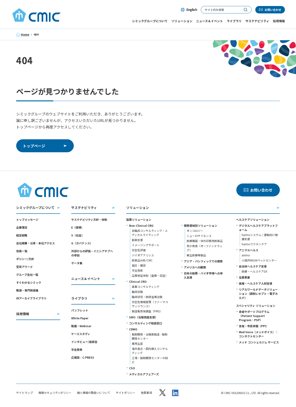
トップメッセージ (27, 219)
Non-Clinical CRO (141, 225)
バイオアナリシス (143, 255)
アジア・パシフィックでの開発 (203, 261)
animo (246, 255)
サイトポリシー (125, 392)
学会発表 (76, 349)
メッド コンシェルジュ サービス (259, 342)
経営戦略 (21, 235)
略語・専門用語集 (27, 290)
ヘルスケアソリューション (252, 219)
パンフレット (79, 310)
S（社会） (77, 235)
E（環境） (77, 227)
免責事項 (146, 392)
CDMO (133, 329)
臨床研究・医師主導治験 (147, 297)
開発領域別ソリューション (200, 225)
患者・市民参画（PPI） (253, 326)
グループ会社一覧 (27, 275)
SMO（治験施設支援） (143, 317)
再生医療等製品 (196, 255)
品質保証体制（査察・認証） (150, 275)
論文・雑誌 (139, 265)
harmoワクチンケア (254, 244)
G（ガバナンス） (82, 243)
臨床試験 (137, 292)
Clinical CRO (138, 281)
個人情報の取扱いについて (93, 392)
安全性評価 (139, 250)
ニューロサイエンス (199, 236)
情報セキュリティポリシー (54, 392)
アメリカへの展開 (195, 267)
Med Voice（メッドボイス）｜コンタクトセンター (258, 334)
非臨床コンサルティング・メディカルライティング (150, 233)
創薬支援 (137, 240)
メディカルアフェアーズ (144, 374)
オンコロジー (195, 231)
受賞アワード (24, 267)
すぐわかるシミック (28, 282)
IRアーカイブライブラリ (31, 298)
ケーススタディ (80, 334)
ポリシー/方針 (25, 259)
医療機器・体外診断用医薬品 (205, 241)
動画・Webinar (81, 326)
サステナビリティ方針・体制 (89, 219)
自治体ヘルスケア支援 (253, 266)
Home (25, 34)
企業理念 (21, 227)
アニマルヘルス (248, 250)
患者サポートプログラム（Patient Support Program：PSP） (254, 316)
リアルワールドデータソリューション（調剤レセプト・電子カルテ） (258, 293)
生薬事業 (244, 277)
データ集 (76, 263)
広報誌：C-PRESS (82, 357)
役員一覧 (21, 251)
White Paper (79, 318)
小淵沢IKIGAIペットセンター (259, 260)
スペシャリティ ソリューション (255, 306)
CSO (132, 368)
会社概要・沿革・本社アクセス (35, 243)
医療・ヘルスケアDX (254, 271)
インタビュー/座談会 (84, 342)
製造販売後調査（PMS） (147, 311)
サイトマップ (24, 392)
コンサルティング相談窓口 (145, 323)
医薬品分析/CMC (142, 260)
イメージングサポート (146, 245)
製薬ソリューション (138, 219)
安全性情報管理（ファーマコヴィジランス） (150, 304)
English (191, 9)
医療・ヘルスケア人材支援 (255, 283)
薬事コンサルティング (145, 287)
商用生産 (137, 343)
